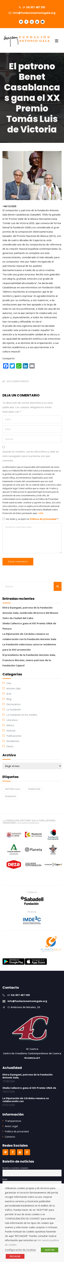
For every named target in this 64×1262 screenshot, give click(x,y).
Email (4, 1179)
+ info (40, 513)
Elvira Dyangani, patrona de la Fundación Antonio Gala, (27, 1076)
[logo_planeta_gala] (51, 944)
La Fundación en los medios (21, 714)
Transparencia (13, 1120)
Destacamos (13, 704)
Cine (8, 683)
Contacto (10, 1136)
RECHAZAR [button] (15, 1256)
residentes (10, 796)
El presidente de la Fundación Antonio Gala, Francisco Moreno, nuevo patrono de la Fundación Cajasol (29, 660)
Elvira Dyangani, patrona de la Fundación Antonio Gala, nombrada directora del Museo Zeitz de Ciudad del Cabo (30, 613)
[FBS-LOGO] (32, 901)
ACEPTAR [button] (49, 1249)
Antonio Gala (13, 688)
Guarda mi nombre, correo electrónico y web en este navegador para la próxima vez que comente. (30, 456)
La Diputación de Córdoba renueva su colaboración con (25, 1099)
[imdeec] (32, 920)
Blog (8, 699)
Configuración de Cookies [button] (20, 1249)
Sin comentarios (17, 381)
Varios (9, 746)
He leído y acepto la (32, 519)
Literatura (12, 720)
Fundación (34, 789)
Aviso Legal (11, 1126)
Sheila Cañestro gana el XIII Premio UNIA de (29, 1087)
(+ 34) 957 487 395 (33, 7)
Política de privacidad (43, 519)
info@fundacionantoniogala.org (33, 13)
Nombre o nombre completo (15, 1168)
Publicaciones (13, 735)
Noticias (10, 730)
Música (10, 725)
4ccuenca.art (32, 1057)
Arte (8, 693)
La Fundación (13, 709)
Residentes (12, 741)
